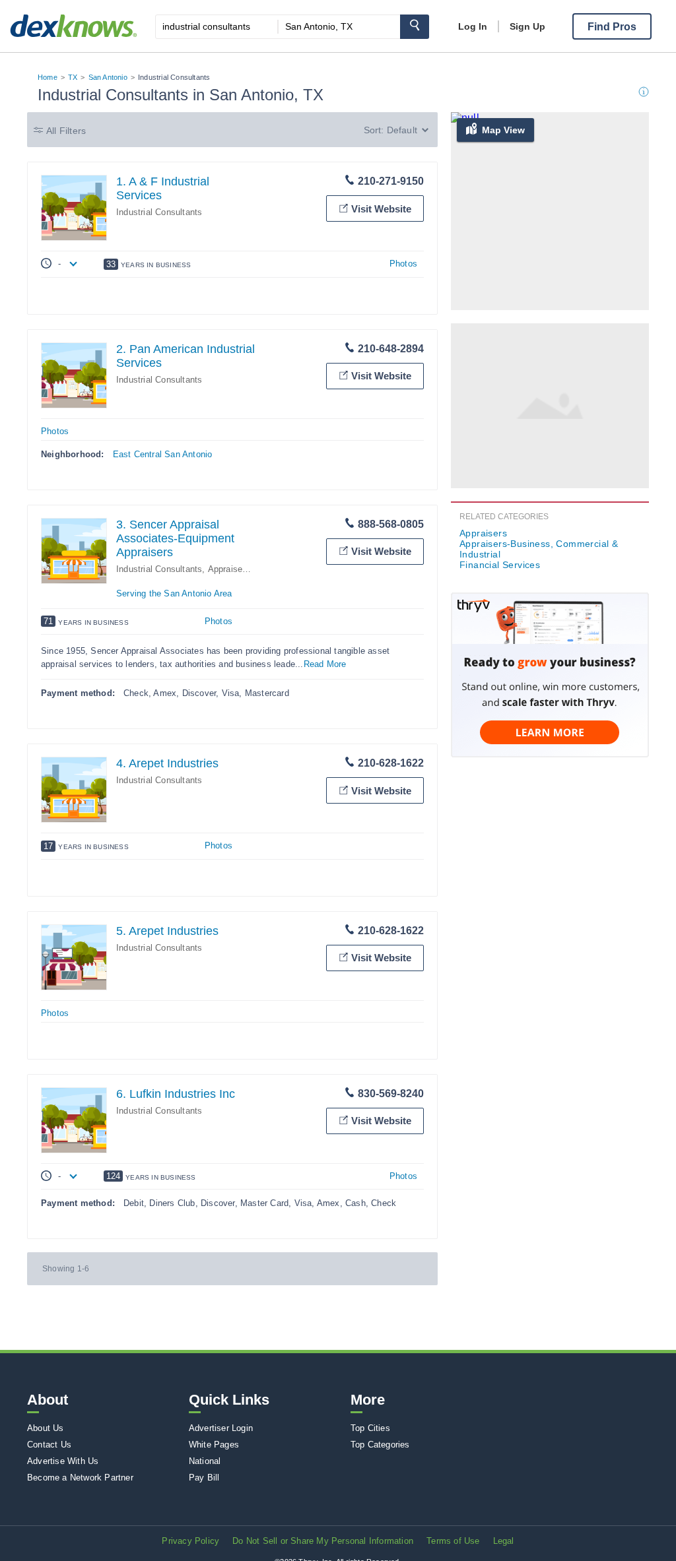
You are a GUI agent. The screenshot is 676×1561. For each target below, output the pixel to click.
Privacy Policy (190, 1541)
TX (72, 77)
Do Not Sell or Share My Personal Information (322, 1541)
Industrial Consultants (159, 212)
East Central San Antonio (163, 454)
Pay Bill (204, 1477)
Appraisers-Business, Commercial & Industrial (538, 548)
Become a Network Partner (80, 1477)
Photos (403, 264)
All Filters (66, 130)
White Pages (214, 1445)
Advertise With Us (62, 1461)
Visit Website (381, 208)
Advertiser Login (221, 1428)
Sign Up (527, 26)
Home (47, 77)
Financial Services (499, 564)
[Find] (414, 27)
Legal (503, 1541)
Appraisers (483, 533)
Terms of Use (452, 1541)
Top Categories (380, 1445)
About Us (45, 1428)
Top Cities (370, 1428)
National (205, 1461)
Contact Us (49, 1445)
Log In (472, 26)
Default (402, 130)
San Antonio (107, 77)
